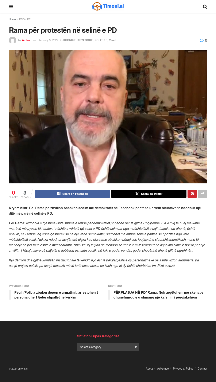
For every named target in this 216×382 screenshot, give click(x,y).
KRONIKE (25, 19)
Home (12, 19)
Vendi (112, 40)
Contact (202, 368)
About (149, 368)
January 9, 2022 (48, 40)
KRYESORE (85, 40)
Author (26, 40)
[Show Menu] (11, 6)
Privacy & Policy (183, 368)
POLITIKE (100, 40)
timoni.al (23, 368)
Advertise (163, 368)
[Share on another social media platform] (202, 194)
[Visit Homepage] (108, 6)
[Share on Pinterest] (192, 194)
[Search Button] (205, 6)
